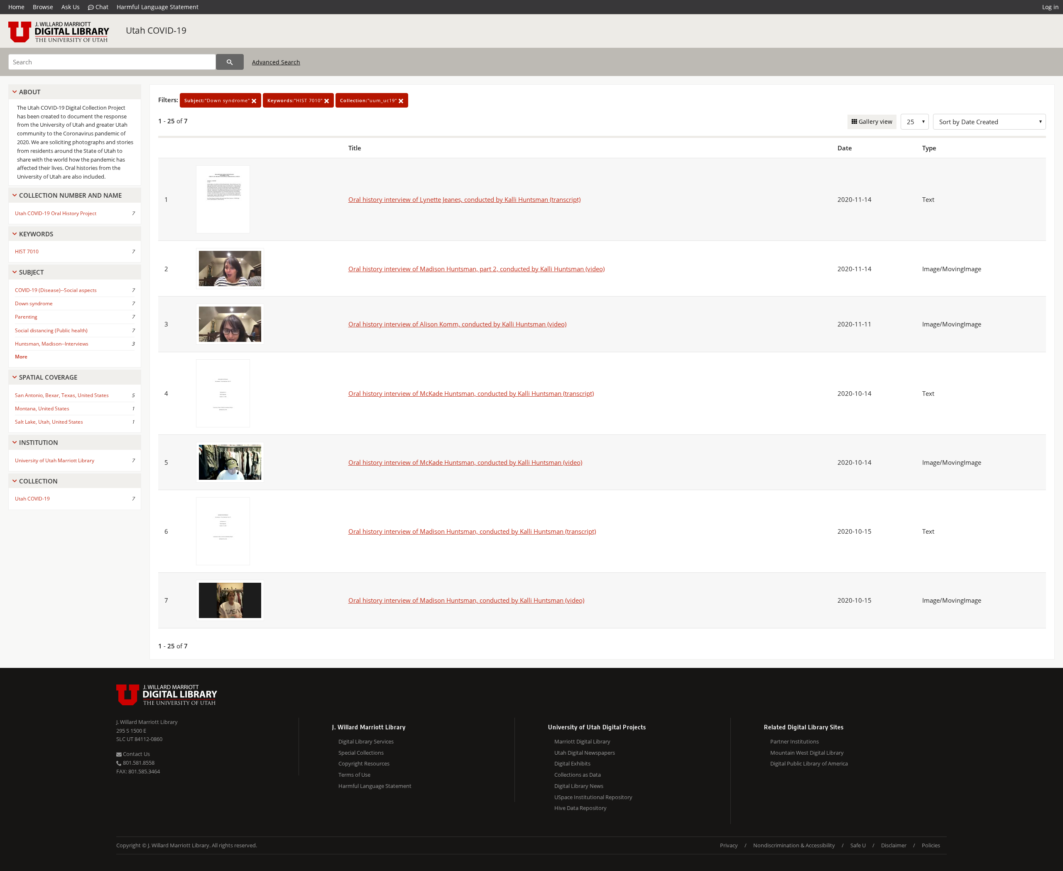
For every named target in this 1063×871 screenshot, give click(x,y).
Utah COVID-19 (156, 30)
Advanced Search (276, 62)
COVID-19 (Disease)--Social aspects (56, 290)
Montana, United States (42, 408)
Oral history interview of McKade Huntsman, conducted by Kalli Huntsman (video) (465, 462)
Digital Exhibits (572, 763)
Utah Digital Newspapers (584, 752)
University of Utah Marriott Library (54, 460)
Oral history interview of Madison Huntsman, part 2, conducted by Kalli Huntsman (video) (476, 269)
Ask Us (70, 7)
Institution (38, 442)
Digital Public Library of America (809, 763)
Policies (931, 845)
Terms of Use (354, 774)
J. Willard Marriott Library (147, 722)
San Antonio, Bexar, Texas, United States (62, 395)
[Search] (230, 62)
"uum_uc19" (369, 100)
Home (16, 7)
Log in (1050, 7)
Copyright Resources (363, 763)
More (21, 356)
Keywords (36, 234)
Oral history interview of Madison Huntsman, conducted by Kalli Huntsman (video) (466, 600)
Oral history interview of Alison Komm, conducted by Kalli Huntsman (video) (457, 324)
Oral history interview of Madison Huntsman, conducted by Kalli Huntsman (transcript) (472, 531)
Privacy (729, 845)
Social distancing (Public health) (51, 330)
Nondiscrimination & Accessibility (794, 845)
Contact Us (136, 754)
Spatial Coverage (48, 377)
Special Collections (361, 752)
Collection (38, 481)
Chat (101, 7)
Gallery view (874, 121)
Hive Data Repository (580, 808)
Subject (31, 272)
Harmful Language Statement (157, 7)
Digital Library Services (366, 741)
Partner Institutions (794, 741)
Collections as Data (577, 774)
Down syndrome (34, 303)
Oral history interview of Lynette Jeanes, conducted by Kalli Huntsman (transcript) (464, 199)
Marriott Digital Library (582, 741)
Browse (43, 7)
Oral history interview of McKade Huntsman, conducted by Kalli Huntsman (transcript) (471, 393)
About (29, 92)
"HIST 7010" (295, 100)
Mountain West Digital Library (807, 752)
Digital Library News (578, 786)
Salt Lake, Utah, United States (49, 421)
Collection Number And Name (70, 195)
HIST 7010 (27, 251)
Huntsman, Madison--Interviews (51, 343)
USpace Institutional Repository (593, 797)
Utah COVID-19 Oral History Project (55, 213)
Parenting (26, 316)
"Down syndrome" (218, 100)
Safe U (858, 845)
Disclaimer (893, 845)
